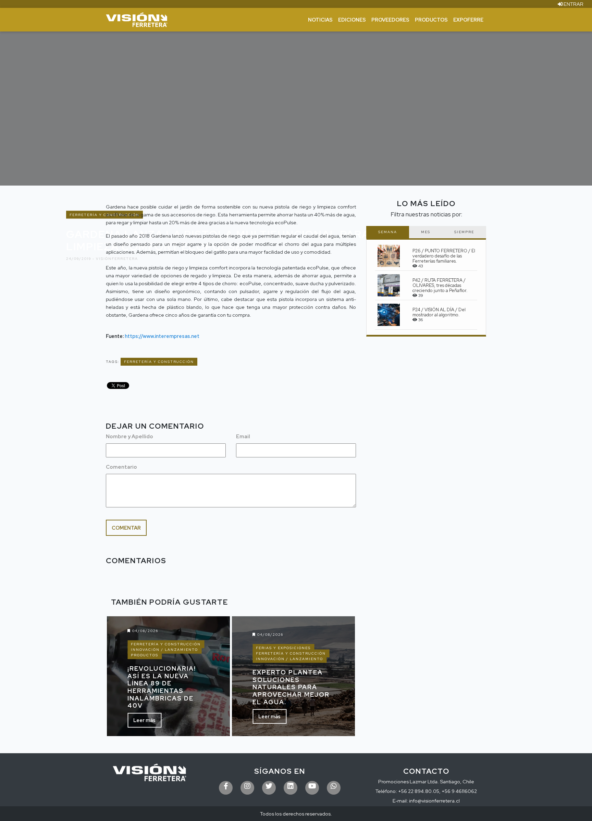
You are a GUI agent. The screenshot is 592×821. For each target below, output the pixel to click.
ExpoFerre (468, 19)
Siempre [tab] (464, 232)
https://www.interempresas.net (162, 336)
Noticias (320, 19)
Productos (431, 19)
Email (243, 436)
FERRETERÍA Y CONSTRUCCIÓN (159, 361)
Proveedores (390, 19)
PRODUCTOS (144, 655)
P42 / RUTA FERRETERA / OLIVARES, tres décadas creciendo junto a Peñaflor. (439, 285)
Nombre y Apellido (129, 436)
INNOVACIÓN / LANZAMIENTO (164, 649)
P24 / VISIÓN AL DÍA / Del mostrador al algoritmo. (439, 312)
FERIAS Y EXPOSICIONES (283, 648)
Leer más (144, 720)
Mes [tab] (425, 232)
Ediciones (352, 19)
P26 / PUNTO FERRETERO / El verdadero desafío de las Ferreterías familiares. (443, 256)
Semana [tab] (387, 232)
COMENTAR (126, 528)
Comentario (121, 467)
